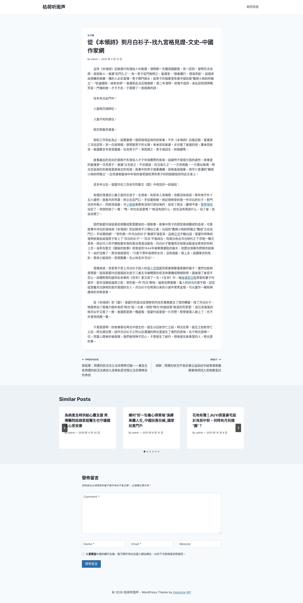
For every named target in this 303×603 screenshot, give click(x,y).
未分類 (90, 35)
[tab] (144, 451)
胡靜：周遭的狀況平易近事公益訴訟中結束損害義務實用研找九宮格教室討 (188, 365)
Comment (91, 496)
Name (88, 544)
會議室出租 (188, 277)
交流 (177, 234)
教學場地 (207, 204)
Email (136, 544)
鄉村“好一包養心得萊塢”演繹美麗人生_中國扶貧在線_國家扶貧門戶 (151, 420)
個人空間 (153, 268)
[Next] (238, 428)
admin (94, 59)
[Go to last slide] (65, 428)
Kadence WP (182, 592)
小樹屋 (130, 204)
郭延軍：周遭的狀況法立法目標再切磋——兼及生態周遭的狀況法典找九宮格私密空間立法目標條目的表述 (114, 367)
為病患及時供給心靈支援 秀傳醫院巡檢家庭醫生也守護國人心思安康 (87, 420)
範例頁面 (253, 7)
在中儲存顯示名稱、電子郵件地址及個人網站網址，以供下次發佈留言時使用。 (136, 554)
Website (185, 544)
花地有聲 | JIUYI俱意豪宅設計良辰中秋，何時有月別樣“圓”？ (214, 420)
